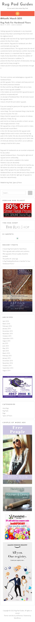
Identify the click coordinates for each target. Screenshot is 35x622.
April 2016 (6, 321)
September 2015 (8, 338)
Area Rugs (6, 408)
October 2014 (7, 365)
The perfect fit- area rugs (10, 259)
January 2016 (7, 328)
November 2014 (8, 363)
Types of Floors (17, 182)
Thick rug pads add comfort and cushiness (16, 251)
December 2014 (8, 361)
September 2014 (8, 368)
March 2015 (6, 353)
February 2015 (7, 356)
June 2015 (6, 346)
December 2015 (8, 331)
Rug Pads (9, 182)
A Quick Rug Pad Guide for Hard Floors (15, 249)
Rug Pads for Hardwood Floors (15, 23)
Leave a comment (16, 25)
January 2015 (7, 358)
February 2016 (7, 326)
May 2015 (6, 348)
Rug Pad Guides (17, 4)
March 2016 (6, 324)
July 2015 (5, 343)
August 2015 (6, 341)
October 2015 (7, 336)
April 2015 (6, 351)
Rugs (4, 413)
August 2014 (6, 370)
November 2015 (8, 333)
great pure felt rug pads (21, 106)
